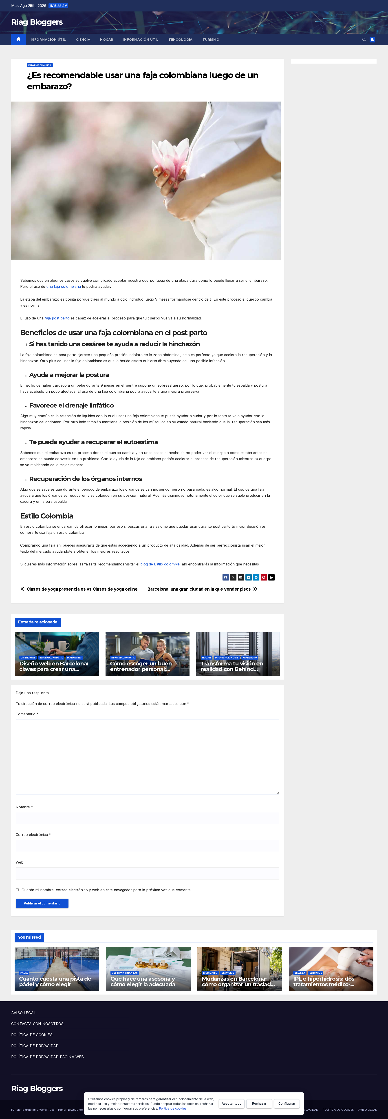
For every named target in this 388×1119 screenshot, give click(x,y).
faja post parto (57, 318)
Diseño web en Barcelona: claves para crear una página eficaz (53, 669)
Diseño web (28, 657)
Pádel (24, 972)
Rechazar (259, 1103)
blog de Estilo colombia (160, 564)
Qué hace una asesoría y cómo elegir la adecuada (142, 981)
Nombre (24, 807)
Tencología (180, 40)
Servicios (228, 972)
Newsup (72, 1109)
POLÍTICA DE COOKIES (32, 1035)
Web (19, 862)
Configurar (286, 1103)
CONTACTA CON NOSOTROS (37, 1024)
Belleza (300, 972)
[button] (364, 39)
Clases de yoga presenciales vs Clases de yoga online (82, 589)
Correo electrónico (33, 834)
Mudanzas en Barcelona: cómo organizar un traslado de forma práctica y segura (238, 984)
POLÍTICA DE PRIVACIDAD (35, 1046)
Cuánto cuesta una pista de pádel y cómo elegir (55, 981)
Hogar (106, 40)
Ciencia (83, 40)
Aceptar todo (232, 1103)
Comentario (27, 714)
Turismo (211, 40)
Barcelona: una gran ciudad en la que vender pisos (199, 589)
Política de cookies (172, 1108)
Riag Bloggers (36, 22)
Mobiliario (250, 657)
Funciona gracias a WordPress (33, 1109)
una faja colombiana (63, 286)
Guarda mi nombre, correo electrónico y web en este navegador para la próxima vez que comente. (107, 890)
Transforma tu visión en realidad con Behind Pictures (232, 669)
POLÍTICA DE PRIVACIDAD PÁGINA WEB (47, 1057)
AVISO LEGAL (23, 1012)
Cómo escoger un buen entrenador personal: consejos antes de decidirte (146, 669)
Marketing (74, 657)
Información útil (48, 40)
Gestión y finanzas (125, 972)
